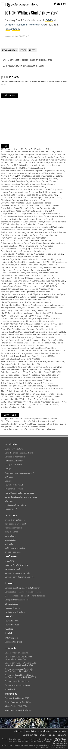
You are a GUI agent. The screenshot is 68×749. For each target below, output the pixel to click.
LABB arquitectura (9, 283)
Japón (43, 270)
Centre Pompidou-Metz (39, 197)
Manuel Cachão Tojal (28, 294)
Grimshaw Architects (10, 251)
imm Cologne (21, 264)
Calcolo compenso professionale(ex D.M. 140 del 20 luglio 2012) (19, 670)
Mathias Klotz (44, 299)
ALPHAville (31, 159)
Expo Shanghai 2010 (24, 232)
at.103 (28, 173)
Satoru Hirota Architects (29, 358)
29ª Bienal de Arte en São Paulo (15, 149)
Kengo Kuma (6, 280)
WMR (25, 401)
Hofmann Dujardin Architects (14, 259)
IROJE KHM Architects (29, 267)
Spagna (17, 375)
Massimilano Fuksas (10, 299)
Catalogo (8, 481)
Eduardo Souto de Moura (55, 221)
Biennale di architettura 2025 (17, 698)
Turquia (59, 393)
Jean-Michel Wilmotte (48, 272)
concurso (39, 202)
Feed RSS (9, 629)
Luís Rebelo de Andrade (35, 289)
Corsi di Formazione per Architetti (19, 453)
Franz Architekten (38, 237)
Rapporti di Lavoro (12, 608)
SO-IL (40, 369)
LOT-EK (49, 20)
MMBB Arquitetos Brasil (12, 313)
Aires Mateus (17, 157)
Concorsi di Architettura (15, 457)
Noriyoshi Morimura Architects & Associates (20, 323)
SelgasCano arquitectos (53, 361)
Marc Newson (45, 294)
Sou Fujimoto (7, 375)
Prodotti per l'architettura (15, 505)
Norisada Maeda (46, 321)
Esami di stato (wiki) (13, 642)
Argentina (39, 170)
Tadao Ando (48, 380)
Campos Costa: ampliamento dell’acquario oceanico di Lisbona (29, 418)
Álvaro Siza (43, 159)
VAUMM (48, 396)
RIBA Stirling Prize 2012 (54, 350)
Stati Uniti (56, 375)
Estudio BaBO (37, 229)
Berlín (38, 181)
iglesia (11, 264)
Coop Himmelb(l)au (10, 205)
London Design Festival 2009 (14, 286)
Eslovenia (36, 227)
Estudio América (22, 229)
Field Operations (42, 232)
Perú (15, 332)
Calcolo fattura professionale (17, 653)
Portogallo (21, 337)
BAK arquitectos (24, 176)
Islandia (56, 267)
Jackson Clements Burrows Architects (23, 270)
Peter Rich (60, 332)
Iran (16, 267)
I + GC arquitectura (58, 262)
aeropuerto (30, 154)
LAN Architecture (26, 283)
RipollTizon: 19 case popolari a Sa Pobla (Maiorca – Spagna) (28, 421)
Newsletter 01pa (12, 625)
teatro (39, 385)
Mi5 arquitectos (8, 307)
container (49, 202)
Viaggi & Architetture (13, 465)
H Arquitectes (39, 251)
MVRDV (45, 315)
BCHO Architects (8, 178)
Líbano (61, 283)
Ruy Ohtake (25, 356)
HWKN (45, 262)
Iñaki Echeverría (35, 264)
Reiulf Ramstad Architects (12, 348)
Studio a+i (30, 377)
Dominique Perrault (44, 219)
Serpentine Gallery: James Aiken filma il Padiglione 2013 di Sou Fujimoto (33, 424)
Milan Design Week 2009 (51, 307)
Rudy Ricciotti (7, 356)
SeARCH (38, 361)
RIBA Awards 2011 (10, 350)
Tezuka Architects (22, 388)
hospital (32, 262)
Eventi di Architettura (14, 449)
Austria (13, 176)
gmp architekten (33, 248)
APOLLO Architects (22, 165)
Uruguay (39, 396)
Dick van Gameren (9, 216)
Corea (22, 205)
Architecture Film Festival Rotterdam (17, 170)
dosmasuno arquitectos (11, 221)
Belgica (35, 178)
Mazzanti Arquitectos (41, 302)
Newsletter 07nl (12, 621)
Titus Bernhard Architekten (37, 391)
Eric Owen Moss (8, 227)
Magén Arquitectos (9, 294)
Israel (63, 267)
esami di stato (10, 540)
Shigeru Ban (56, 367)
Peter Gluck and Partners (44, 332)
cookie (52, 734)
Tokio (28, 393)
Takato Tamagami (9, 385)
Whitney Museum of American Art (25, 24)
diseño (15, 219)
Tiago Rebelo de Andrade (12, 391)
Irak (12, 267)
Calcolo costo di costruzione (17, 681)
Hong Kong (56, 259)
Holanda (31, 259)
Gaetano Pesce (58, 243)
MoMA (38, 313)
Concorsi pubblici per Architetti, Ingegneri (22, 588)
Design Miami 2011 (29, 213)
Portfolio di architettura (15, 612)
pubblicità (31, 731)
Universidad (20, 396)
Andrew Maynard (57, 162)
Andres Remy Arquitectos (36, 162)
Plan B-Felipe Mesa (57, 334)
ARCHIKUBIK (19, 168)
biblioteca (51, 184)
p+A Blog (9, 477)
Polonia (4, 337)
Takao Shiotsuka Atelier (11, 383)
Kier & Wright (19, 280)
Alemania (20, 159)
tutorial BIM (10, 689)
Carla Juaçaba (7, 197)
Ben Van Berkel (8, 181)
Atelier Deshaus (56, 173)
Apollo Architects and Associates (46, 165)
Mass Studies (52, 297)
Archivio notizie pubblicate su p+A (19, 473)
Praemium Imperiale (45, 337)
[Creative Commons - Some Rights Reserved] (60, 740)
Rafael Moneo (36, 342)
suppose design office (32, 380)
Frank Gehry (6, 237)
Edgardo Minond (36, 221)
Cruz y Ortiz (39, 205)
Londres (32, 286)
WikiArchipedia (11, 638)
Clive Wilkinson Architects (13, 202)
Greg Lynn (46, 248)
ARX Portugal (7, 173)
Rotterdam (55, 353)
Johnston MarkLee (9, 275)
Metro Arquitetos (49, 305)
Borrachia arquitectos (18, 192)
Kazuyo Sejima (52, 278)
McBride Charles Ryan (11, 305)
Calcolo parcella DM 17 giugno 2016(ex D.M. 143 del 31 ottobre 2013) (20, 664)
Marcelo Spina (58, 294)
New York (55, 318)
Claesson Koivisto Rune (34, 200)
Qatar (26, 342)
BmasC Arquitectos (54, 189)
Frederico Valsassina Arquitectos (15, 240)
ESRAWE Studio (56, 227)
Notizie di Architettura (14, 461)
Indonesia (53, 264)
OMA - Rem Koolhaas (49, 326)
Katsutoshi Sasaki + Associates (31, 278)
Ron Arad (45, 353)
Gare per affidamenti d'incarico (18, 600)
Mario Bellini (20, 297)
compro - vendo (11, 532)
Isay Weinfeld (46, 267)
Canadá (27, 194)
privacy (43, 734)
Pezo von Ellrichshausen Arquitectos (31, 334)
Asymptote (19, 173)
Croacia (29, 205)
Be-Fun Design (24, 178)
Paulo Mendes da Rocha (46, 329)
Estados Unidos (9, 50)
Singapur (24, 369)
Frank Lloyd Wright (21, 237)
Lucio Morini (18, 289)
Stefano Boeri (7, 377)
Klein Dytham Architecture (38, 280)
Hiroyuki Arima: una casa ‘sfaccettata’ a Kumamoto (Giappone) (28, 429)
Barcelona (57, 176)
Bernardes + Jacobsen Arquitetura (16, 184)
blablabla (9, 544)
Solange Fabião (51, 369)
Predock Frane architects (12, 340)
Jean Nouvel (31, 272)
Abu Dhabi (49, 151)
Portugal (31, 337)
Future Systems (43, 243)
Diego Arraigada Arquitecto (30, 216)
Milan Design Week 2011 (36, 310)
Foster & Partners (58, 232)
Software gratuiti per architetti (17, 573)
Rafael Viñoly (50, 342)
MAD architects (43, 291)
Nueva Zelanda (57, 323)
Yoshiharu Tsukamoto (10, 407)
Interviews (9, 501)
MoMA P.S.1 (47, 313)
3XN (48, 149)
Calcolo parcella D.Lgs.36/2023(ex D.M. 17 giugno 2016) (18, 658)
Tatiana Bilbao (29, 385)
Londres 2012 (43, 286)
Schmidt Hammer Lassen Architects (17, 361)
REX (53, 348)
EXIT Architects (7, 232)
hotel (39, 262)
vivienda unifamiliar (10, 399)
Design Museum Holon (49, 213)
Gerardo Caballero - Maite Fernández (17, 246)
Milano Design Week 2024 (16, 706)
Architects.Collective (35, 168)
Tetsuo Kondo (7, 388)
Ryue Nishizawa (39, 356)
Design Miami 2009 (45, 211)
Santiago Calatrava (9, 358)
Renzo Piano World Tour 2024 (18, 702)
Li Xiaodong (52, 283)
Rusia (16, 356)
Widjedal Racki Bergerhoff (31, 399)
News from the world (14, 485)
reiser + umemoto (35, 345)
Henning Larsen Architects (13, 254)
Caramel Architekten (48, 194)
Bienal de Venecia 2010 (12, 186)
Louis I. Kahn (6, 289)
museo (32, 50)
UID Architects (7, 396)
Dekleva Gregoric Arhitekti (43, 208)
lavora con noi (30, 734)
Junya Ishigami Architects (29, 275)
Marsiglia (41, 297)
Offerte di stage (11, 604)
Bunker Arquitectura (54, 192)
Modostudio (29, 313)
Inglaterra (5, 267)
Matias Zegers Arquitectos (12, 302)
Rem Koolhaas (31, 348)
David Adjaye (7, 208)
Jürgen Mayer (47, 275)
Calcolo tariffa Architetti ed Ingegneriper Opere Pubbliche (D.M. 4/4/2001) (20, 676)
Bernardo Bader (39, 184)
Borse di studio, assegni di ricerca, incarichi (23, 592)
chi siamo (18, 731)
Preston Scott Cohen (57, 340)
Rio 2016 (18, 353)
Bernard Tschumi (49, 181)
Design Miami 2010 (10, 213)
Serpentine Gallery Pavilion (13, 364)
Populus (12, 337)
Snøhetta (33, 369)
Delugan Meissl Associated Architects (18, 211)
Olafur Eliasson (31, 326)
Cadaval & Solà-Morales (12, 194)
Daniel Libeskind (52, 205)
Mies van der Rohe (30, 307)
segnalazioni (44, 731)
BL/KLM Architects (36, 189)
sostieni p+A (59, 731)
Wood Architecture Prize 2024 (18, 710)
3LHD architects (38, 149)
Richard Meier (7, 353)
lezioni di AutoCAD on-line (16, 565)
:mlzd (31, 151)
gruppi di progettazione (15, 520)
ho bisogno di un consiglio (16, 524)
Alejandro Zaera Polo (54, 157)
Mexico (61, 305)
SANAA (51, 356)
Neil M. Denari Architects (12, 318)
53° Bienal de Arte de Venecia (14, 151)
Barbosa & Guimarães (42, 176)
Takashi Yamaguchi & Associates (37, 383)
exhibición (48, 229)
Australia (5, 176)
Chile (52, 197)
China (58, 197)
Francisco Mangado (48, 235)
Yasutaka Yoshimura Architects (44, 404)
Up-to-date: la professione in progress (21, 497)
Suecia (13, 380)
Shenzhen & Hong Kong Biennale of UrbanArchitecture (25, 367)
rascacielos (22, 345)
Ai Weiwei (5, 157)
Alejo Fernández (8, 159)
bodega (4, 192)
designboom (13, 29)
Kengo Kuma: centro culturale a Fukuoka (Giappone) (24, 426)
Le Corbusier (40, 283)
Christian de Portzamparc (12, 200)
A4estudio (39, 151)
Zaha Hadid (26, 407)
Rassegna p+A (11, 509)
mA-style (51, 289)
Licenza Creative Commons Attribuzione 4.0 (48, 742)
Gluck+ (22, 248)
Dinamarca (6, 219)
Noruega (45, 323)
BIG (25, 189)
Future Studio (29, 243)
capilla (35, 194)
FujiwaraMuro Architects (12, 243)
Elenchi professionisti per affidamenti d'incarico (25, 596)
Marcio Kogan (7, 297)
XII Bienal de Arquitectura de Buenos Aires (48, 401)
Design (8, 468)
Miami (18, 307)
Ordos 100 (6, 329)
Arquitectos (49, 170)
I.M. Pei (4, 264)
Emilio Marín (31, 224)
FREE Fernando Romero (41, 240)
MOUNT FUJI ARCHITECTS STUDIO (17, 315)
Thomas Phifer (57, 388)
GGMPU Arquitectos (44, 246)
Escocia (19, 227)
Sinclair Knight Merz (10, 369)
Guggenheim (26, 251)
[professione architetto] (24, 5)
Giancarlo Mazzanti (9, 248)
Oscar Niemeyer (19, 329)
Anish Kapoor (7, 165)
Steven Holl (19, 377)
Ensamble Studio (45, 224)
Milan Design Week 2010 (12, 310)
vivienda (57, 396)
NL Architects (32, 321)
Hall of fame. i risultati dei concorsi (19, 493)
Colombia (29, 202)
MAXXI (28, 302)
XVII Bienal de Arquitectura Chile (15, 404)
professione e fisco (13, 552)
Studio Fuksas (42, 377)
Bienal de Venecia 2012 (34, 186)
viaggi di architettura (13, 528)
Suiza (19, 380)
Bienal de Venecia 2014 (12, 189)
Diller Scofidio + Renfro (54, 216)
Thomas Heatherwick (40, 388)
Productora (18, 342)
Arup (62, 170)
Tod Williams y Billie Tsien (13, 393)
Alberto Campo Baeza (34, 157)
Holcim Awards (43, 259)
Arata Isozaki (6, 168)
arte (57, 170)
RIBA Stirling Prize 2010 (31, 350)
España (44, 227)
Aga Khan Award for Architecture (50, 154)
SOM (58, 372)
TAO (20, 385)
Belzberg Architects (48, 178)
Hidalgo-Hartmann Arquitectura (29, 256)
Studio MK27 (55, 377)
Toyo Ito (51, 393)
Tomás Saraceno (39, 393)
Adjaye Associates (16, 154)
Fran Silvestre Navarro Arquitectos (16, 235)
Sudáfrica (5, 380)
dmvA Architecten (26, 219)
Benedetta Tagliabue (25, 181)
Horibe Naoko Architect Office (14, 262)
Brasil (41, 192)
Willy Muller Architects (11, 401)
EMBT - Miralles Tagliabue (13, 224)
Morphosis (58, 313)
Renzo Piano (44, 348)
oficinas (4, 326)
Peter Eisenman (25, 332)
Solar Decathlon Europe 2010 (14, 372)
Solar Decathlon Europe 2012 (42, 372)
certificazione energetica (15, 548)
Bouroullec (33, 192)
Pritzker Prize (6, 342)
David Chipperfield (22, 208)
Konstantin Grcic (58, 280)
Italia (3, 270)
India (45, 264)
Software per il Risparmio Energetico (20, 577)
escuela (27, 227)
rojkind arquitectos (32, 353)
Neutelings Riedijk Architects (37, 318)
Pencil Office (6, 332)
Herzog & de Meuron (54, 254)
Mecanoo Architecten (31, 305)
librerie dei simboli (12, 569)
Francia (36, 235)
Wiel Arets (49, 399)
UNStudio (30, 396)
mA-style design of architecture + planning (30, 290)
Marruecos (31, 297)
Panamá (30, 329)
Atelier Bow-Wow (40, 173)
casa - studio (10, 536)
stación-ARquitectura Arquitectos (36, 375)
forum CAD (9, 561)
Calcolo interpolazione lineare (17, 685)
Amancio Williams (57, 159)
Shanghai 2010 (33, 364)
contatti (62, 734)
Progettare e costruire (14, 489)
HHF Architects (8, 256)
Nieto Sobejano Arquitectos (13, 321)
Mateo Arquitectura (28, 299)
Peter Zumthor (7, 334)
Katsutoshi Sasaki (9, 278)
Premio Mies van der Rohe (35, 340)
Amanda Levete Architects (13, 162)
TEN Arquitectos (50, 385)
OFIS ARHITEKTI (16, 326)
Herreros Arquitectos (34, 254)
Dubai (25, 221)
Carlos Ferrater (21, 197)
